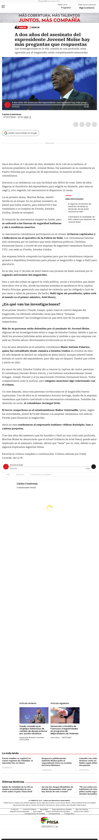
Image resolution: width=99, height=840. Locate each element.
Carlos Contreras (11, 114)
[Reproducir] (7, 105)
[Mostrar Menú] (3, 6)
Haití (8, 474)
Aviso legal (37, 812)
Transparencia (54, 814)
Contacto (15, 809)
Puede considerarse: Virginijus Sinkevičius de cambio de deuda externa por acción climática (33, 730)
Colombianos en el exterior (40, 474)
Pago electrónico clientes (62, 809)
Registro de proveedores (19, 812)
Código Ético (69, 814)
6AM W (35, 27)
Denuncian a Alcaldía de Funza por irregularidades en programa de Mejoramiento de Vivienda (64, 730)
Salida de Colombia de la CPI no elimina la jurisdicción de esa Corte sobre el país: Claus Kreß (17, 789)
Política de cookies (81, 812)
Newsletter (44, 809)
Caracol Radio (12, 7)
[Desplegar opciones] (92, 104)
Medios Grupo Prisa (49, 826)
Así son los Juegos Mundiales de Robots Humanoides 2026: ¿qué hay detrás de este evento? (57, 789)
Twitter (82, 124)
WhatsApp (94, 124)
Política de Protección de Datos (58, 812)
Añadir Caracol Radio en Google (22, 133)
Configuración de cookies (34, 814)
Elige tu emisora (86, 8)
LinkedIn (88, 124)
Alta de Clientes (82, 809)
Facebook (75, 124)
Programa (66, 7)
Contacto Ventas (29, 809)
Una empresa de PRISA (49, 820)
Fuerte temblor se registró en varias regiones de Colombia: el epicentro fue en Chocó (17, 760)
